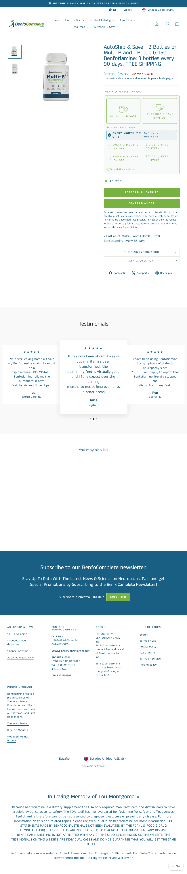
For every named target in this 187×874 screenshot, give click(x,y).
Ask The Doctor (74, 20)
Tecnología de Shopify (93, 766)
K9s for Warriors (17, 730)
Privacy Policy (148, 647)
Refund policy (148, 665)
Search (144, 635)
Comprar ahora (142, 203)
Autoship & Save (104, 27)
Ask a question (141, 261)
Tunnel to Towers (18, 723)
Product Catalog (100, 20)
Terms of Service (150, 659)
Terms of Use (148, 641)
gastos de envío (119, 78)
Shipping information (141, 252)
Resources (79, 27)
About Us (126, 20)
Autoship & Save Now (20, 658)
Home (55, 20)
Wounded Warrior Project (18, 738)
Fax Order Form (149, 653)
